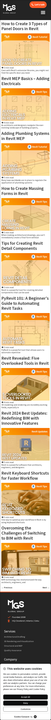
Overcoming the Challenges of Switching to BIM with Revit (23, 533)
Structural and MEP (13, 645)
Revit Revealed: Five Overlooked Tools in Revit (25, 360)
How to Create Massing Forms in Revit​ (22, 191)
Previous (6, 587)
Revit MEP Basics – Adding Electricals (25, 81)
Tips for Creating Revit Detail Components (22, 245)
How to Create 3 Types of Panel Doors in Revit (24, 26)
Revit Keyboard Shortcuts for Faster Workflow (25, 475)
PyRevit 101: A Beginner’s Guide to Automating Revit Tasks (25, 303)
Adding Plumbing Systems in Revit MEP (25, 136)
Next (46, 587)
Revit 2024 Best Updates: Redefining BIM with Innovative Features (24, 418)
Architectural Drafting (14, 636)
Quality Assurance (12, 650)
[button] (43, 12)
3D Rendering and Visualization (19, 641)
